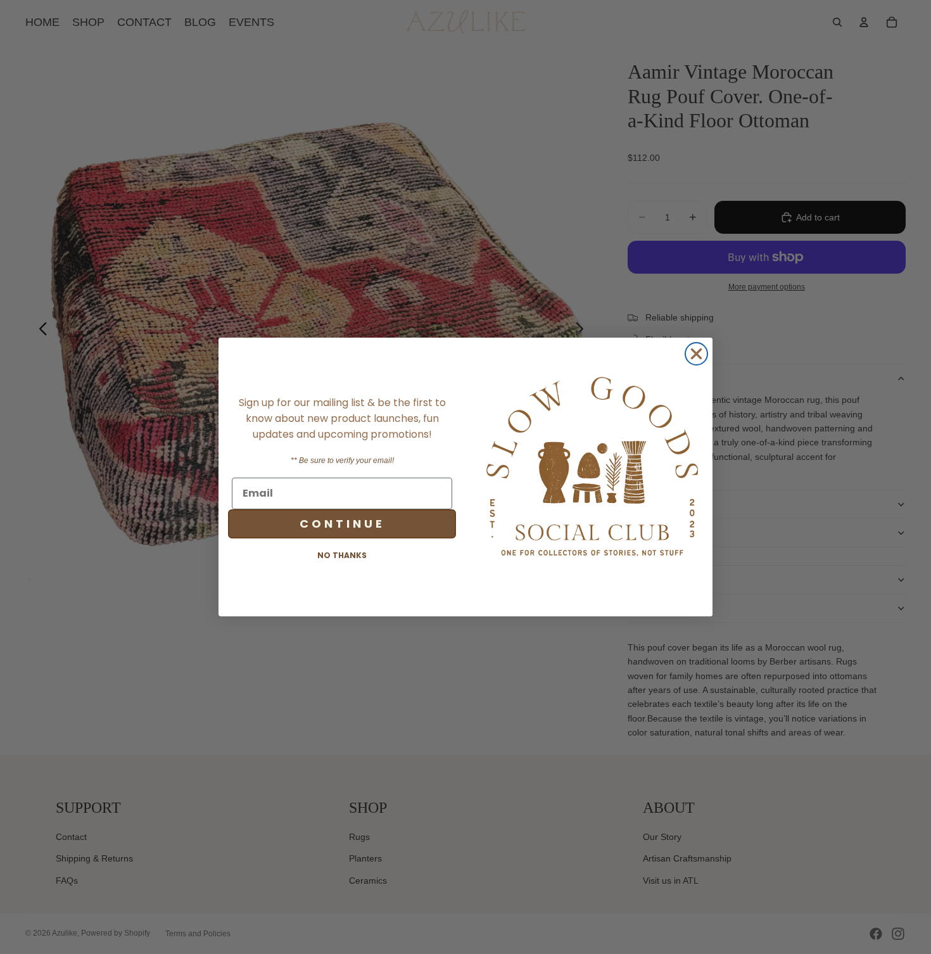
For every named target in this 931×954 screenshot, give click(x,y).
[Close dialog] (696, 354)
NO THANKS (342, 555)
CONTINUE (342, 523)
